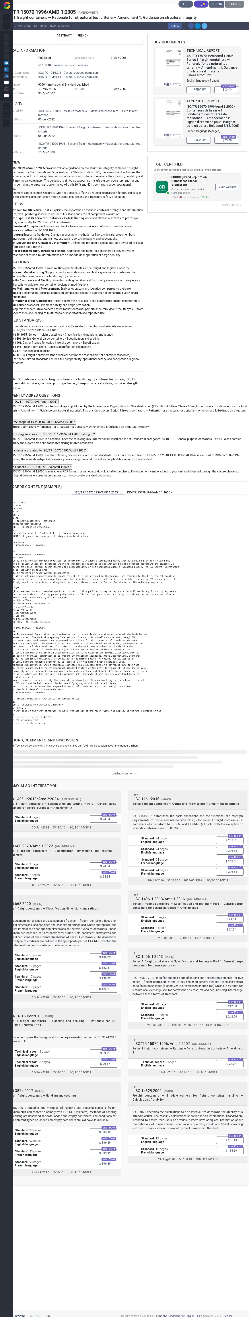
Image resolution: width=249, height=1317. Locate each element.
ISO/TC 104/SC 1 (61, 25)
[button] (175, 26)
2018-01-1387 (193, 880)
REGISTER (234, 4)
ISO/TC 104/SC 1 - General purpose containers (68, 72)
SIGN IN (217, 4)
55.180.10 (40, 25)
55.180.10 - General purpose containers (63, 65)
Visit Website (227, 187)
